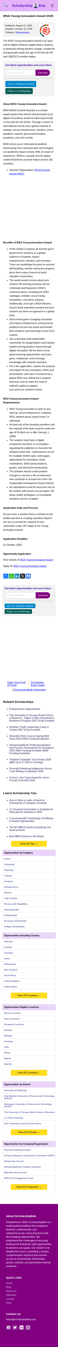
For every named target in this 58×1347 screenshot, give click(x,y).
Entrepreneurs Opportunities (24, 709)
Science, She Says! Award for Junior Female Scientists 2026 (29, 779)
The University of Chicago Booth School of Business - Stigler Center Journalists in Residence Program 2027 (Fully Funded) (31, 718)
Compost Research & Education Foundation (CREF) (29, 1155)
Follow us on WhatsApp (19, 91)
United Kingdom (12, 981)
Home (9, 1283)
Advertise (11, 1295)
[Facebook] (8, 1327)
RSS (8, 1303)
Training (8, 875)
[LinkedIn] (21, 1327)
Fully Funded (10, 898)
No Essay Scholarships (15, 921)
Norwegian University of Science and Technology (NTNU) (28, 1105)
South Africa (10, 975)
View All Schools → (29, 1132)
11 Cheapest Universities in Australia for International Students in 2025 (31, 810)
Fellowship (9, 864)
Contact (10, 1299)
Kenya (7, 1052)
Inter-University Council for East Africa (22, 1123)
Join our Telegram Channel (21, 84)
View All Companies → (29, 1187)
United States (10, 986)
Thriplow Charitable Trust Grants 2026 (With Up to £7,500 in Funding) (30, 761)
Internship (9, 870)
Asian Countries (11, 1019)
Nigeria (7, 1058)
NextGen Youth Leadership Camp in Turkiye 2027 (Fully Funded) (29, 728)
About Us (11, 1291)
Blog (8, 1287)
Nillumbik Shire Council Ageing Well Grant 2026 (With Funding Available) (29, 737)
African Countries (12, 1013)
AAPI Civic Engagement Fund (18, 1178)
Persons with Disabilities (16, 904)
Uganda (8, 1064)
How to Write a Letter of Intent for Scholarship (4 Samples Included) (27, 801)
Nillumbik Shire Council (15, 1172)
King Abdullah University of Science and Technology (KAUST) (29, 1097)
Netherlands (10, 964)
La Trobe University (13, 1118)
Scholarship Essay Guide (38, 683)
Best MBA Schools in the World (26, 836)
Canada (8, 947)
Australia (8, 941)
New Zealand (10, 969)
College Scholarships (14, 926)
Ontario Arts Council (14, 1161)
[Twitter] (15, 1327)
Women (8, 892)
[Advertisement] (29, 207)
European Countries (14, 1024)
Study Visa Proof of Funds (16, 683)
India (6, 1047)
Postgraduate (10, 915)
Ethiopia (8, 1035)
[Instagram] (28, 1327)
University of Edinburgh (15, 1090)
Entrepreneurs (22, 32)
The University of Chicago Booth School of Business (29, 1112)
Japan (7, 958)
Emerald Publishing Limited (17, 1150)
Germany (8, 953)
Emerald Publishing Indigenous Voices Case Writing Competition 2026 (30, 770)
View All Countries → (29, 995)
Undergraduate (11, 909)
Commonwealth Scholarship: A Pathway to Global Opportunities (31, 819)
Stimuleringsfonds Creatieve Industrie (22, 1167)
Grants (7, 858)
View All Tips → (29, 843)
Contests (8, 881)
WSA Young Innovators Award (36, 560)
